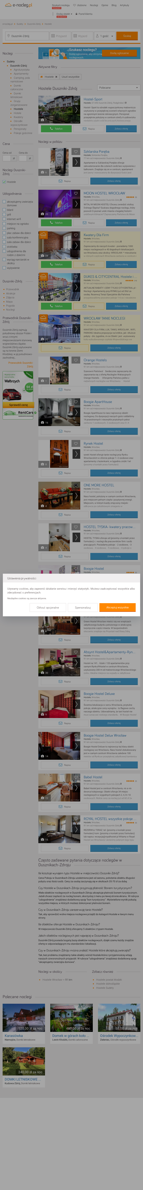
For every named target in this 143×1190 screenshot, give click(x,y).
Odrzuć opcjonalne (48, 607)
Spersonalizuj (83, 607)
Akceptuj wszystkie (117, 607)
